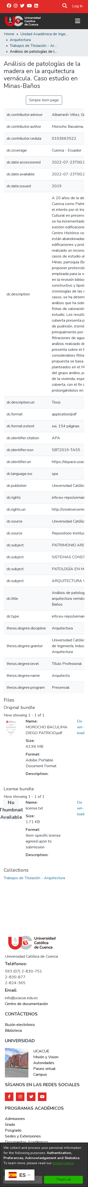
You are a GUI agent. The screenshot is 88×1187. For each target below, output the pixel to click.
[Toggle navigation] (77, 21)
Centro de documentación (26, 1003)
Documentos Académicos (26, 1142)
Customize (11, 1170)
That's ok (63, 1179)
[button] (65, 6)
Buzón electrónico (20, 1024)
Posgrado (13, 1130)
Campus (40, 1074)
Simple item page (44, 100)
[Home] (23, 21)
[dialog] (44, 1165)
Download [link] (80, 727)
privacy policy (63, 1163)
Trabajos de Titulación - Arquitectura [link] (34, 45)
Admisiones (15, 1118)
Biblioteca (13, 1030)
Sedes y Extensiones (23, 1136)
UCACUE (41, 1051)
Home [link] (9, 34)
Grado (10, 1124)
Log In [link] (77, 6)
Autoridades (43, 1063)
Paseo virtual (44, 1068)
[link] (34, 878)
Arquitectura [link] (20, 40)
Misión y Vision (45, 1057)
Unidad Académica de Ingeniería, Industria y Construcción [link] (44, 34)
